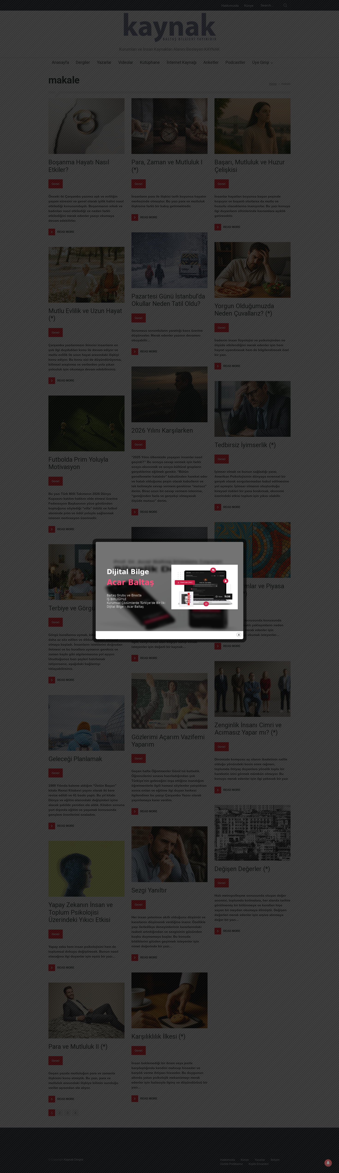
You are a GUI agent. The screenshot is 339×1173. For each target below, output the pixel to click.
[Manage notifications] (328, 1163)
